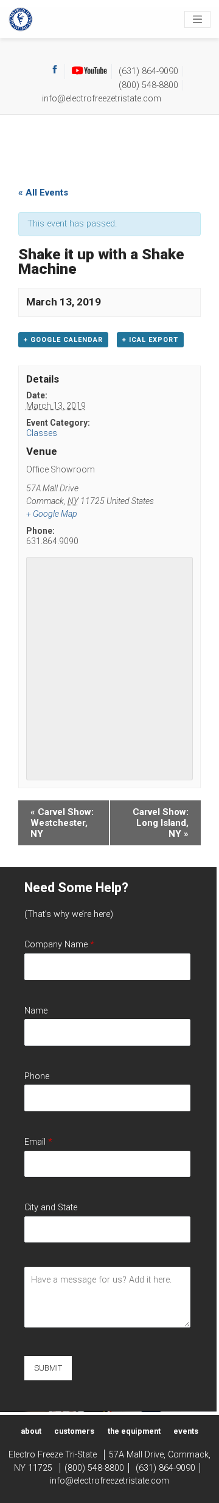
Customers (74, 1431)
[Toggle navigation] (197, 19)
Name (35, 1011)
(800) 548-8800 (148, 85)
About (31, 1431)
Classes (41, 433)
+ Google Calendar (63, 340)
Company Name (59, 944)
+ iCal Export (150, 340)
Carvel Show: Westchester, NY (62, 822)
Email (38, 1142)
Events (185, 1431)
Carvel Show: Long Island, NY (161, 822)
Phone (36, 1076)
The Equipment (134, 1431)
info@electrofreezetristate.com (101, 99)
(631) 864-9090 (148, 71)
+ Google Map (51, 514)
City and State (50, 1207)
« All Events (43, 192)
